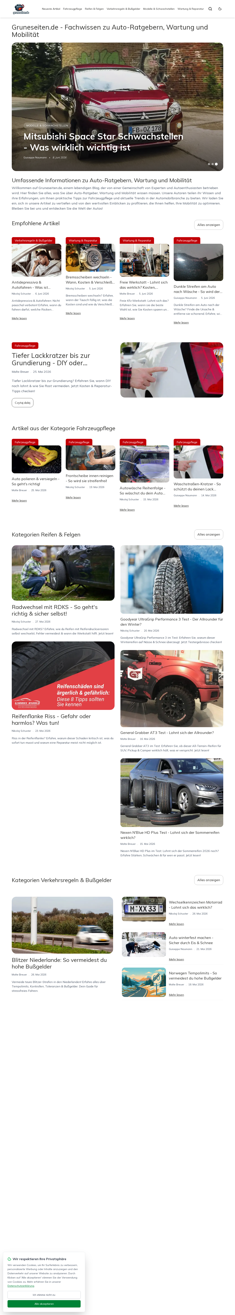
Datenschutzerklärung (21, 1285)
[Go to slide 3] (216, 164)
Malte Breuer (127, 293)
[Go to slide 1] (209, 164)
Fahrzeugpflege (72, 8)
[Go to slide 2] (213, 164)
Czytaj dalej (22, 403)
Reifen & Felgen (94, 8)
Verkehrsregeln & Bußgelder (123, 8)
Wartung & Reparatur (191, 8)
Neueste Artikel (51, 8)
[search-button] (210, 9)
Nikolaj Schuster (21, 293)
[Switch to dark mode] (220, 9)
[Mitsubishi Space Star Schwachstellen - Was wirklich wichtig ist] (117, 107)
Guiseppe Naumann (35, 157)
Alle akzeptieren (44, 1303)
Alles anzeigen (208, 225)
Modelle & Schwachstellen (159, 8)
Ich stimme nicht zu (44, 1294)
